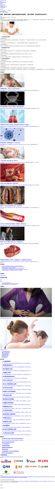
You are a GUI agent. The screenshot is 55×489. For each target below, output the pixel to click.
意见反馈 (7, 479)
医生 (4, 0)
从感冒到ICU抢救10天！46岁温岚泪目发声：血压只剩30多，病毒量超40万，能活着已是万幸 (15, 269)
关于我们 (1, 479)
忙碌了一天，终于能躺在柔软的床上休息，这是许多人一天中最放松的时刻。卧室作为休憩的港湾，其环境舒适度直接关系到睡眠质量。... (19, 243)
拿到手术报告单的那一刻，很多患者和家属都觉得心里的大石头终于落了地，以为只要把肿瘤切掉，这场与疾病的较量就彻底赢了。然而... (19, 126)
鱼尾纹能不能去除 (7, 477)
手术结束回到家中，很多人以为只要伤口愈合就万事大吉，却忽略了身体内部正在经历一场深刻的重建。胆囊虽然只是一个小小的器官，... (19, 162)
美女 (1, 456)
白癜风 (20, 456)
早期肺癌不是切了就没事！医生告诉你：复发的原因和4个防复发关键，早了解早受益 (14, 124)
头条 (1, 5)
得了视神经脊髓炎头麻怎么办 (6, 351)
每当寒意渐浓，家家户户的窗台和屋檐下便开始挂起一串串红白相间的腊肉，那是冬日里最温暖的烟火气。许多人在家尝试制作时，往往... (19, 207)
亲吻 (4, 456)
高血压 (16, 456)
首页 (1, 0)
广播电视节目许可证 (27, 481)
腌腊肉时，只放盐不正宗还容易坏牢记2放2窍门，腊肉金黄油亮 (11, 205)
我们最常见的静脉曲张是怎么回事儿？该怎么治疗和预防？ (10, 283)
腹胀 (1, 38)
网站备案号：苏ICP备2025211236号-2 (49, 481)
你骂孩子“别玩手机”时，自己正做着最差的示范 (8, 267)
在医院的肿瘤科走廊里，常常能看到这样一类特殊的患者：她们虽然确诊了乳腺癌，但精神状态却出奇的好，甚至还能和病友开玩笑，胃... (19, 90)
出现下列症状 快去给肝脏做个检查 (38, 476)
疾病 (5, 0)
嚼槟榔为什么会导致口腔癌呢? (19, 476)
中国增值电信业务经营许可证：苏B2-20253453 (37, 481)
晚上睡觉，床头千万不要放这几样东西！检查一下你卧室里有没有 (11, 241)
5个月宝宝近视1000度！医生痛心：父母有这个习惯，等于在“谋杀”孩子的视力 (13, 268)
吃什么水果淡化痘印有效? (11, 476)
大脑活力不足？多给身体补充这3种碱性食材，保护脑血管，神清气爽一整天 (13, 223)
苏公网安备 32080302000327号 (20, 481)
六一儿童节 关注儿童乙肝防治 (6, 282)
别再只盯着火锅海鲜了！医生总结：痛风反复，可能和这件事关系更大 (12, 106)
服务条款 (10, 479)
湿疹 (22, 456)
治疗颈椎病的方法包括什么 (6, 354)
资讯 (2, 5)
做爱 (2, 456)
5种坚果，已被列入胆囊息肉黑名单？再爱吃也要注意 (9, 183)
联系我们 (4, 479)
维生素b (12, 456)
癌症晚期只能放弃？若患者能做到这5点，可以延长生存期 (10, 142)
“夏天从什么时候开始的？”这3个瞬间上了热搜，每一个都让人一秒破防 (12, 270)
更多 (6, 455)
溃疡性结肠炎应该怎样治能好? (14, 477)
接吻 (14, 456)
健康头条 (7, 12)
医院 (2, 0)
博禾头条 (3, 12)
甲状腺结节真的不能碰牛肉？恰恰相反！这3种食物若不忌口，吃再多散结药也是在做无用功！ (16, 259)
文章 (2, 3)
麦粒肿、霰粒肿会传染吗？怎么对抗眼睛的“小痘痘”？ (9, 284)
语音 (1, 3)
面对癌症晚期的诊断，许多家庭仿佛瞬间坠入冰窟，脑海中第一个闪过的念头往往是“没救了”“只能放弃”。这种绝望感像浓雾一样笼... (19, 144)
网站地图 (12, 479)
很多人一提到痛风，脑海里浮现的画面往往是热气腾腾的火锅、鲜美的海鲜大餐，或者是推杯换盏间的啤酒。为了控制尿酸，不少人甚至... (19, 108)
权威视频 (1, 2)
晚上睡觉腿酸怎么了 (5, 357)
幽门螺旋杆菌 (8, 456)
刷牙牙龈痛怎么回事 (5, 356)
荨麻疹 (18, 456)
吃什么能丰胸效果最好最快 (23, 477)
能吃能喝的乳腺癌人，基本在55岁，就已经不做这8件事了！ (10, 88)
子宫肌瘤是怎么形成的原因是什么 (28, 476)
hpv (5, 456)
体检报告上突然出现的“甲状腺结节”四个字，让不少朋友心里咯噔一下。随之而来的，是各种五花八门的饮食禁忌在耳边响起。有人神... (19, 261)
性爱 (10, 456)
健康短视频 (4, 2)
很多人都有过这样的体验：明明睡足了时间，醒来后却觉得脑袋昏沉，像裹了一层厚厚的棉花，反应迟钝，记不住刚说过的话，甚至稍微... (19, 225)
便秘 (1, 41)
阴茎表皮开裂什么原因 (5, 355)
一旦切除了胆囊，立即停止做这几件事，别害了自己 (9, 160)
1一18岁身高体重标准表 (3, 476)
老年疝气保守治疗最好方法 (47, 476)
